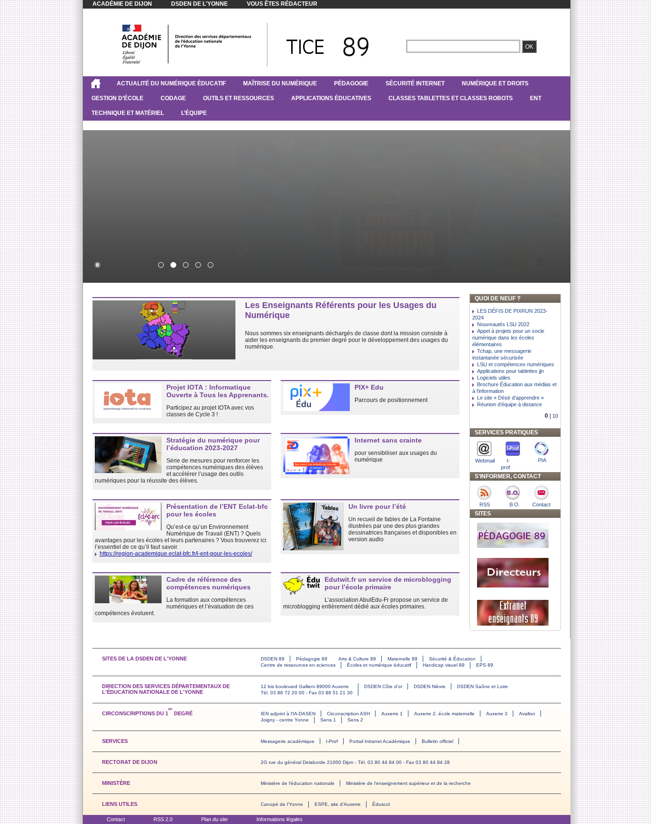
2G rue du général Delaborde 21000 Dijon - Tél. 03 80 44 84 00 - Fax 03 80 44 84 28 (355, 762)
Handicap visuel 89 (444, 665)
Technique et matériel (128, 113)
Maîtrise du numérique (280, 83)
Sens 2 (355, 719)
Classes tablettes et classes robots (450, 98)
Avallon (527, 713)
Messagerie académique (288, 741)
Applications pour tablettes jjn (510, 371)
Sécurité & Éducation (452, 658)
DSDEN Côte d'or (383, 686)
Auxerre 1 (392, 713)
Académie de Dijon (122, 3)
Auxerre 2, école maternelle (444, 713)
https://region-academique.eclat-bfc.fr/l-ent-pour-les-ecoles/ (176, 553)
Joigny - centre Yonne (285, 719)
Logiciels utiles (493, 378)
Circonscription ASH (348, 713)
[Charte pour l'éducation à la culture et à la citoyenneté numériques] (198, 265)
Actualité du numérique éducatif (171, 83)
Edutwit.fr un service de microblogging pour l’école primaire (388, 583)
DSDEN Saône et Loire (482, 686)
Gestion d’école (117, 98)
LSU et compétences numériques (515, 364)
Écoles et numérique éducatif (379, 665)
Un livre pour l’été (377, 506)
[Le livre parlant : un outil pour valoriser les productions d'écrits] (210, 265)
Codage (173, 98)
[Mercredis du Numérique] (185, 265)
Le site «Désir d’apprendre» (510, 398)
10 (555, 416)
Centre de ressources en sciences (298, 665)
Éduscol (381, 804)
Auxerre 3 (497, 713)
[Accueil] (95, 83)
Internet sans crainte (388, 440)
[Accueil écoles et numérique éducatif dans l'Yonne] (186, 63)
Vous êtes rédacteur (282, 3)
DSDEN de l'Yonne (199, 3)
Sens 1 (328, 719)
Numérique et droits (495, 83)
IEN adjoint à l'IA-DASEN (288, 713)
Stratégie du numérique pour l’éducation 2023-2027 (213, 444)
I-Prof (332, 741)
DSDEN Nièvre (430, 686)
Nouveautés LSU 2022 (503, 324)
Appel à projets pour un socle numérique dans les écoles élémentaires (508, 337)
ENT (535, 98)
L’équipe (194, 113)
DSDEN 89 (273, 658)
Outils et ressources (238, 98)
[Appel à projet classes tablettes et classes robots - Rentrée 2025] (160, 265)
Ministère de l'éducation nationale (298, 783)
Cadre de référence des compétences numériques (208, 583)
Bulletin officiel (437, 741)
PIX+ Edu (369, 387)
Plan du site (214, 819)
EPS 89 (484, 665)
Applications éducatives (331, 98)
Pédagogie (351, 83)
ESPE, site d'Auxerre (338, 804)
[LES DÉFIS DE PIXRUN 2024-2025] (173, 265)
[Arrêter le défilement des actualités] (97, 265)
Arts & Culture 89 (357, 658)
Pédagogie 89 (311, 658)
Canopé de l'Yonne (282, 804)
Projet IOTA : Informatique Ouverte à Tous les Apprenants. (217, 391)
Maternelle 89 (402, 658)
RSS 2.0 (163, 819)
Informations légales (279, 819)
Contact (116, 819)
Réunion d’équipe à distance (509, 404)
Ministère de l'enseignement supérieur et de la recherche (408, 783)
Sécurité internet (415, 83)
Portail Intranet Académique (379, 741)
